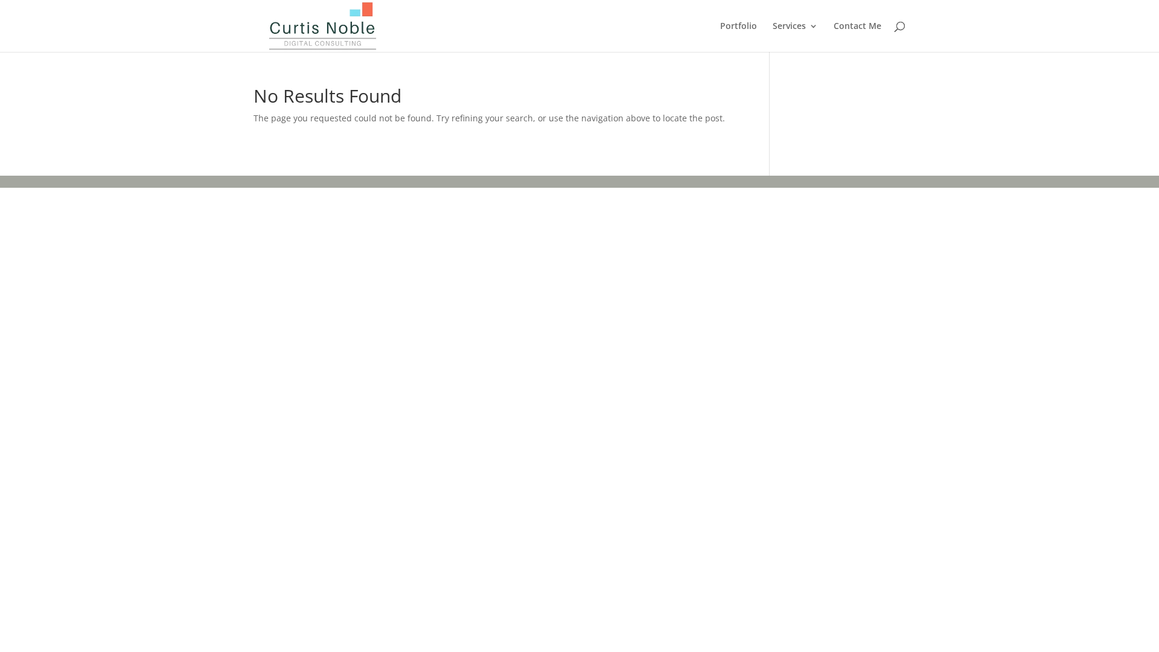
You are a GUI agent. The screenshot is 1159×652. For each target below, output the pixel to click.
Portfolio (738, 26)
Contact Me (857, 26)
